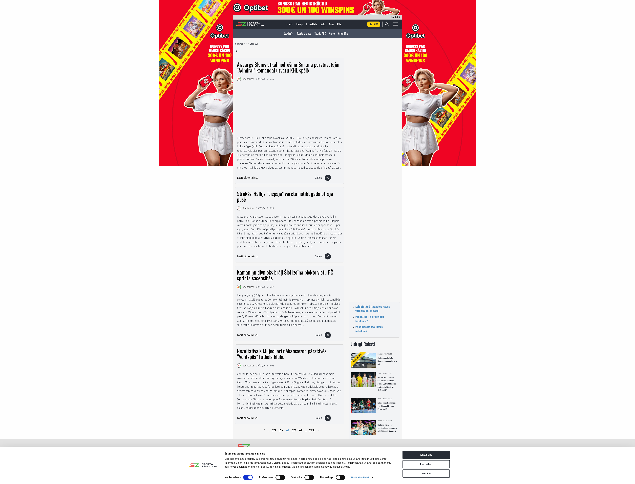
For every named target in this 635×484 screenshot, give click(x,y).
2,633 (312, 430)
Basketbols (311, 24)
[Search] (386, 24)
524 (274, 430)
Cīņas (331, 24)
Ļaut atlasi (426, 464)
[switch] (280, 477)
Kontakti (395, 17)
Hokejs (299, 24)
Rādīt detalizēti (360, 477)
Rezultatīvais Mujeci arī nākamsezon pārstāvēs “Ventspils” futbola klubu (281, 353)
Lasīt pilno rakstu (247, 177)
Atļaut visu (426, 454)
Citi (339, 24)
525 (281, 430)
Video (332, 33)
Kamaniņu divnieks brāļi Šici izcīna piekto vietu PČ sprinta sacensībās (285, 275)
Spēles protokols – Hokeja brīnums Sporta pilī (387, 361)
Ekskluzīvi (288, 33)
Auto (322, 24)
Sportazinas (248, 79)
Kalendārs (343, 33)
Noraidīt (426, 473)
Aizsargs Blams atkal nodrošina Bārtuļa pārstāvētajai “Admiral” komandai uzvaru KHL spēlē (288, 67)
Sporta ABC (320, 33)
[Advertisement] (289, 108)
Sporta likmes (303, 33)
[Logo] (249, 24)
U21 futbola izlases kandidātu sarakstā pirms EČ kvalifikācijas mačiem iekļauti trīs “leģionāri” (387, 384)
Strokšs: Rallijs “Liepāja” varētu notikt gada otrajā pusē (285, 196)
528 (300, 430)
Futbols (289, 24)
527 (294, 430)
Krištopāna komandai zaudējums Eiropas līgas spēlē (387, 406)
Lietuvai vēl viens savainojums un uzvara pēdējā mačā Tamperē (387, 428)
